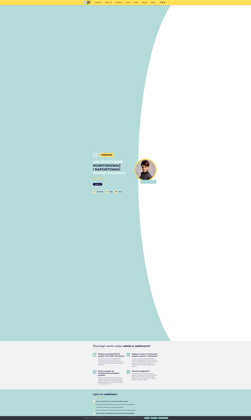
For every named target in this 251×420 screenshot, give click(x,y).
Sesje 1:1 (107, 2)
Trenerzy (128, 2)
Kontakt (153, 2)
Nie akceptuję (154, 417)
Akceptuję (147, 417)
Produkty (117, 2)
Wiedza (144, 2)
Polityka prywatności (163, 417)
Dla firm (136, 2)
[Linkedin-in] (164, 2)
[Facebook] (162, 2)
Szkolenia (97, 2)
